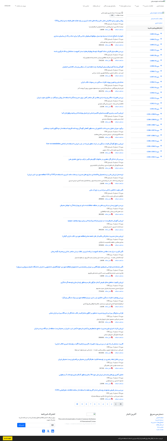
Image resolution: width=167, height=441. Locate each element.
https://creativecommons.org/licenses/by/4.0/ (80, 423)
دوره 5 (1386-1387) (153, 135)
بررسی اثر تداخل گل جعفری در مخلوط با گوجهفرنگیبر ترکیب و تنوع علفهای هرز (95, 159)
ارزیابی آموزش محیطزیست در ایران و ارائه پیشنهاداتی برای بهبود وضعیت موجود (95, 220)
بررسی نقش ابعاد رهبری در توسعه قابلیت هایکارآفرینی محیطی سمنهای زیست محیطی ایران (90, 359)
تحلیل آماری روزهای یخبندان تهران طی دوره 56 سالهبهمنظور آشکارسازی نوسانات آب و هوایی (91, 374)
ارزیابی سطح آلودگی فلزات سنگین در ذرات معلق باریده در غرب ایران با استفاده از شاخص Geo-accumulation (84, 143)
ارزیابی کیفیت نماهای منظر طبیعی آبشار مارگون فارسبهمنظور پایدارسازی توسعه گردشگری (92, 282)
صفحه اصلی (160, 5)
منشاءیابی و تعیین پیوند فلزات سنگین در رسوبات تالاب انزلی (102, 82)
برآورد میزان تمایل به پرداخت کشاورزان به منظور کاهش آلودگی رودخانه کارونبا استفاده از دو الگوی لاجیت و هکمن (83, 128)
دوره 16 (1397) (154, 76)
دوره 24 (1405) (154, 34)
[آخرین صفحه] (77, 404)
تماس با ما (86, 5)
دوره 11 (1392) (154, 103)
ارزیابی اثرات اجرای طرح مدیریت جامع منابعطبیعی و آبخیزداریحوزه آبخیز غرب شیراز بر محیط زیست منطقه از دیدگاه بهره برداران (78, 328)
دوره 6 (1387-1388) (153, 130)
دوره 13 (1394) (154, 92)
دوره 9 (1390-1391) (153, 114)
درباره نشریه (159, 419)
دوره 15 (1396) (154, 82)
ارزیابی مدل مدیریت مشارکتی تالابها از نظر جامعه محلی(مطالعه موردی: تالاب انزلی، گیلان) (92, 236)
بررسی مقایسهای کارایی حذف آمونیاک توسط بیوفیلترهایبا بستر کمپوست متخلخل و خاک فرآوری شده (88, 51)
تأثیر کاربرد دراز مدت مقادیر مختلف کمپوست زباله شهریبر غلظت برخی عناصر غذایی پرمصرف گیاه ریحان (87, 251)
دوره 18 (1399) (154, 66)
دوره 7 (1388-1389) (153, 124)
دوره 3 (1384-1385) (153, 146)
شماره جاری (158, 22)
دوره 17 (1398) (154, 71)
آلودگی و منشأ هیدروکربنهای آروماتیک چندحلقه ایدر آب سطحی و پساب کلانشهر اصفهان (92, 66)
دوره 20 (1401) (154, 55)
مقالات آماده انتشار (156, 18)
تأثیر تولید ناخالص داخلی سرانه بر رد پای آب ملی (106, 190)
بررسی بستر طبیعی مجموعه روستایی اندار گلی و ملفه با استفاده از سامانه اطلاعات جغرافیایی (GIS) (89, 390)
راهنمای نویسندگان (109, 5)
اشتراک (21, 425)
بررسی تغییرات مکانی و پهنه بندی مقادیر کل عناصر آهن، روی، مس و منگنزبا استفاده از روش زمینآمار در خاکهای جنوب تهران (80, 97)
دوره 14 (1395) (154, 87)
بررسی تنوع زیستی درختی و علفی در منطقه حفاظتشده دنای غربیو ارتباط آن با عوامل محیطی (91, 205)
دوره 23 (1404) (154, 39)
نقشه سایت (159, 429)
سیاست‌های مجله (126, 5)
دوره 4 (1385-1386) (153, 140)
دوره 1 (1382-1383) (153, 157)
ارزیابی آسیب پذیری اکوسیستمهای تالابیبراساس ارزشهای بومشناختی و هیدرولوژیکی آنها (92, 113)
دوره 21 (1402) (154, 50)
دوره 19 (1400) (154, 60)
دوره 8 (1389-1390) (153, 119)
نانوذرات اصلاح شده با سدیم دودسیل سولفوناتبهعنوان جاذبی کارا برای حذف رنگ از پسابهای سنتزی (88, 36)
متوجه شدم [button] (7, 438)
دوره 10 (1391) (154, 108)
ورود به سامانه (21, 5)
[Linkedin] (52, 431)
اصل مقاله (105, 29)
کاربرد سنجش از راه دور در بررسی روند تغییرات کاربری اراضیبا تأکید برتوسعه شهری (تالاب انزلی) (89, 343)
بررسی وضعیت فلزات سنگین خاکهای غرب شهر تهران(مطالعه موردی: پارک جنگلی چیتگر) (92, 297)
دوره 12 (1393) (154, 98)
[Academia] (48, 431)
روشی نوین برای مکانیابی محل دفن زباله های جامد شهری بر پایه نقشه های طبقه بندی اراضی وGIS (89, 20)
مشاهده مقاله (119, 29)
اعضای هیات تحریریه (157, 422)
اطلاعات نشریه (148, 5)
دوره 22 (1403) (154, 44)
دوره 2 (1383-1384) (153, 151)
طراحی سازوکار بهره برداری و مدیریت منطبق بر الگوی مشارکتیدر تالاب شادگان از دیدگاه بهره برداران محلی (86, 313)
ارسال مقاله (96, 5)
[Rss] (43, 431)
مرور (137, 5)
